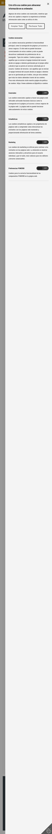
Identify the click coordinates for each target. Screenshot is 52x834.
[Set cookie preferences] (46, 828)
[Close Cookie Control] (48, 4)
